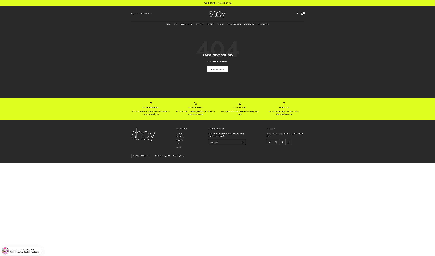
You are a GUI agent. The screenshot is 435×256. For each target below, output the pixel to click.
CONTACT (180, 137)
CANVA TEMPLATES (234, 24)
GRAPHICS (199, 24)
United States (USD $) (139, 156)
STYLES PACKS (264, 24)
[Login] (298, 13)
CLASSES (210, 24)
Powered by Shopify (179, 156)
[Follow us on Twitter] (270, 142)
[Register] (242, 142)
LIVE (175, 24)
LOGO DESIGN (249, 24)
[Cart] (302, 14)
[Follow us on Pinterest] (282, 142)
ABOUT (178, 147)
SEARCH (179, 133)
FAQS (178, 144)
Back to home (217, 69)
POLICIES (179, 140)
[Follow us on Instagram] (276, 142)
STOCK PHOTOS (186, 24)
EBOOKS (220, 24)
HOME (168, 24)
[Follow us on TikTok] (288, 142)
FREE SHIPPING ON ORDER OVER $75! (218, 3)
